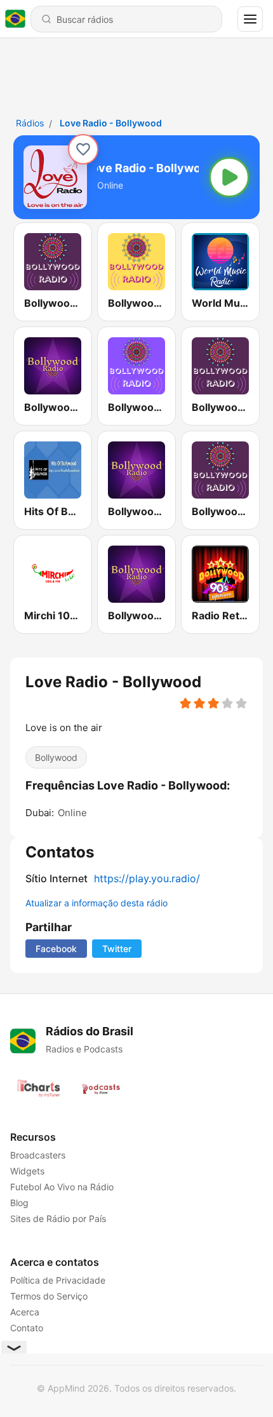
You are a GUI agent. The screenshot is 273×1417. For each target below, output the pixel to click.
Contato (26, 1327)
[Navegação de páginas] (250, 19)
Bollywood (56, 757)
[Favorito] (83, 149)
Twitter (116, 948)
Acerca (24, 1311)
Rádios (30, 123)
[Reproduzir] (229, 177)
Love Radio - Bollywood (111, 123)
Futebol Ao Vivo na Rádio (62, 1186)
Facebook (56, 948)
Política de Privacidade (57, 1280)
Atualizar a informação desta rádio (96, 902)
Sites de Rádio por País (58, 1218)
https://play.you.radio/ (147, 878)
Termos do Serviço (49, 1296)
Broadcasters (37, 1155)
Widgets (27, 1170)
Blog (19, 1202)
